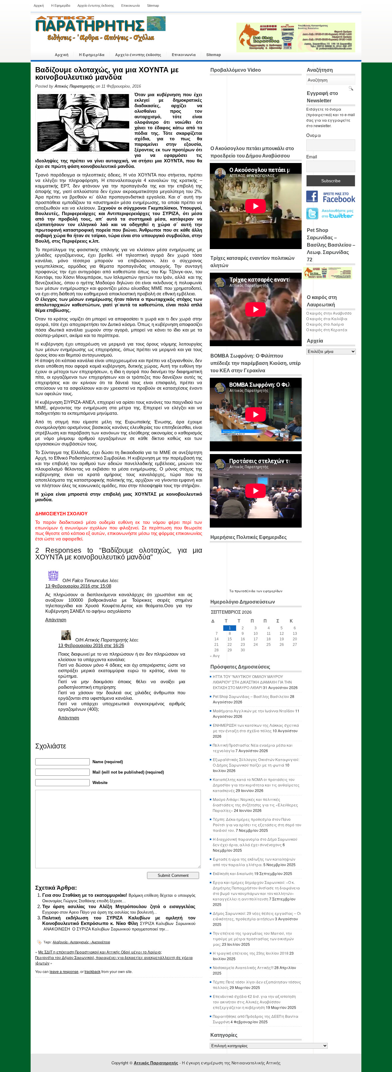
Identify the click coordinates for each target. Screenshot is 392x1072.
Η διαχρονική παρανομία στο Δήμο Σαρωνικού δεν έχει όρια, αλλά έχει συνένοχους (255, 841)
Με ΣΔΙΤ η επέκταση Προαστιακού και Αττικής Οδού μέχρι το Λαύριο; (100, 951)
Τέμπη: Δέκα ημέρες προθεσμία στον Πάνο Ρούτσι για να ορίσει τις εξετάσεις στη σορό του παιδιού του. (257, 824)
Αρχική (39, 5)
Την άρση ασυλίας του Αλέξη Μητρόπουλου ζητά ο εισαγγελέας (118, 906)
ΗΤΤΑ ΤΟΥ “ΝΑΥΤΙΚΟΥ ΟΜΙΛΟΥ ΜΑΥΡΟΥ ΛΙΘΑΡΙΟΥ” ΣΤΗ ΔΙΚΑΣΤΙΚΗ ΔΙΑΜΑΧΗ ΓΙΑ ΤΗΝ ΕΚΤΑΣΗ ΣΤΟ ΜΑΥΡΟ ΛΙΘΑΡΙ (252, 682)
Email (311, 156)
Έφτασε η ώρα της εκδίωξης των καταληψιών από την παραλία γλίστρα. (254, 861)
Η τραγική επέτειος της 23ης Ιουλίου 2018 (250, 953)
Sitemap (153, 5)
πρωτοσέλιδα (245, 591)
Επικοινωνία (130, 5)
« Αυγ (215, 655)
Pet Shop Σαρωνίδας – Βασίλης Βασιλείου (251, 696)
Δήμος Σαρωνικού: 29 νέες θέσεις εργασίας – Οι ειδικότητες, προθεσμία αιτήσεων (257, 916)
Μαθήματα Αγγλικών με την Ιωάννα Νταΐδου (253, 710)
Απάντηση (55, 619)
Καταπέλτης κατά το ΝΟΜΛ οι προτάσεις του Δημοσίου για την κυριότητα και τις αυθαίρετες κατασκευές (256, 785)
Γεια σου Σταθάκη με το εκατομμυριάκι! (84, 895)
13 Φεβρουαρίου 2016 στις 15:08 (78, 586)
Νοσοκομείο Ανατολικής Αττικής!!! (243, 967)
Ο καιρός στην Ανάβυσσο (329, 313)
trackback (92, 971)
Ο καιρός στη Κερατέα (326, 329)
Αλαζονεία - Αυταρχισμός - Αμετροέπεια (81, 942)
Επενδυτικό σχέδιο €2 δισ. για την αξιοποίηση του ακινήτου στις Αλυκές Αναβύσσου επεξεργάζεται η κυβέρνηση (254, 1002)
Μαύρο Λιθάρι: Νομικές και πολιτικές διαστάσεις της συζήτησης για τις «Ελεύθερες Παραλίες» (255, 805)
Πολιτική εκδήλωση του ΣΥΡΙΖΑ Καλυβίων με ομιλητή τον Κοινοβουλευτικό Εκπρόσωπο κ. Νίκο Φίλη (118, 920)
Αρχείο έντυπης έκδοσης (95, 5)
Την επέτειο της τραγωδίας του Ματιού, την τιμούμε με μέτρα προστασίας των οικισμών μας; (253, 938)
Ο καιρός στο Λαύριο (325, 324)
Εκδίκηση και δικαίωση (233, 873)
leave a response (64, 971)
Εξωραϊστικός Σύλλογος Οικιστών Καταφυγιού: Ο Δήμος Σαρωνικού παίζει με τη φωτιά (256, 762)
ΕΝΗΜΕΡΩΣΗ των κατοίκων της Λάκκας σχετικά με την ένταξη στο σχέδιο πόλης (256, 727)
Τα (232, 591)
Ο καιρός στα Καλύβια (326, 318)
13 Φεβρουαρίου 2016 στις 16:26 (91, 645)
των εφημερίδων (268, 591)
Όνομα (313, 135)
